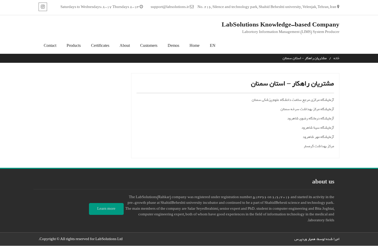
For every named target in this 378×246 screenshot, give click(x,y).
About (125, 46)
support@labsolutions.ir (170, 7)
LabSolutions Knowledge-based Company (280, 25)
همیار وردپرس (305, 239)
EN (212, 46)
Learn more (106, 209)
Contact (50, 46)
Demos (173, 46)
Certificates (100, 46)
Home (195, 46)
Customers (148, 46)
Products (74, 46)
